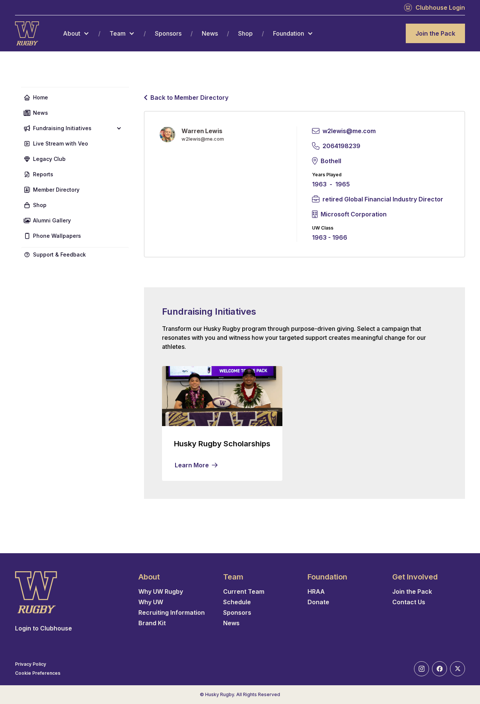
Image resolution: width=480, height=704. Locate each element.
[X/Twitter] (457, 668)
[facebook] (439, 668)
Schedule (237, 602)
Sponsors (168, 33)
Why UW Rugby (160, 591)
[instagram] (421, 668)
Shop (245, 33)
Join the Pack (435, 33)
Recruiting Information (171, 612)
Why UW (150, 602)
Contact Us (408, 602)
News (210, 33)
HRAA (316, 591)
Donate (318, 602)
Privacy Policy (30, 664)
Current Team (243, 591)
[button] (76, 33)
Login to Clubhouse (43, 628)
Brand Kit (152, 623)
